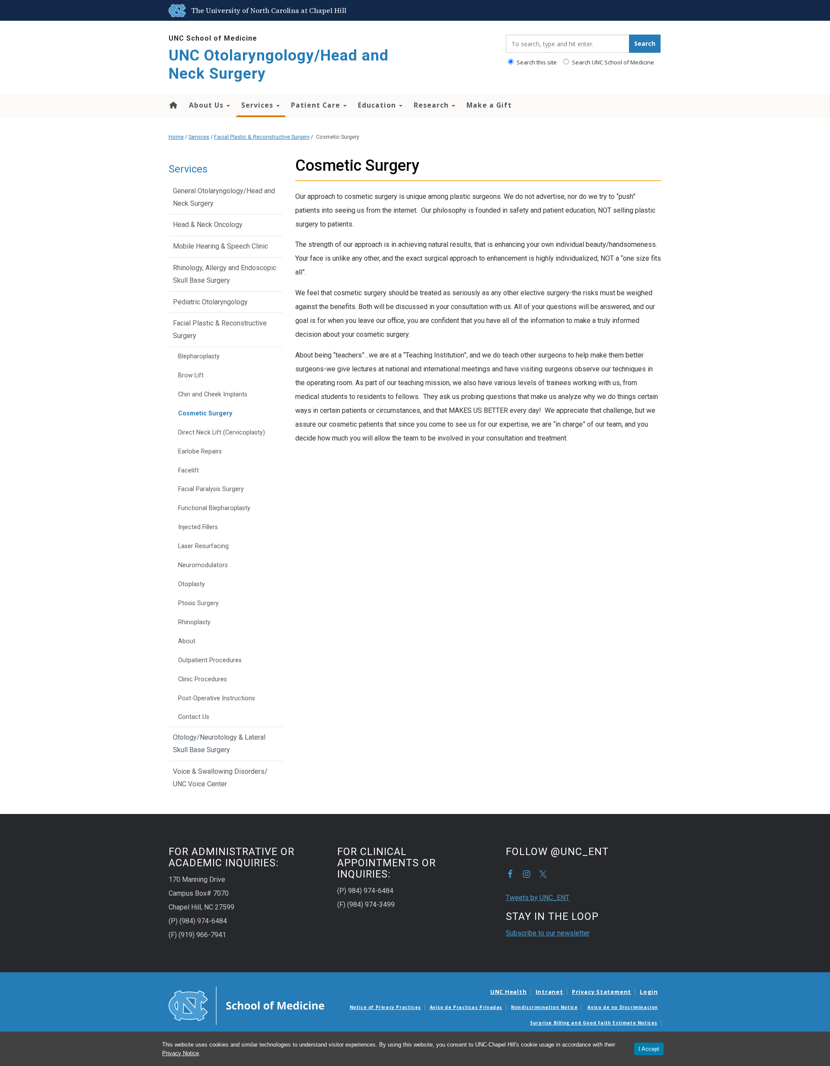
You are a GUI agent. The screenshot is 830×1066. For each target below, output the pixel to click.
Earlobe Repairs (200, 451)
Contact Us (193, 717)
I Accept (648, 1049)
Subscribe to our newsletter (548, 933)
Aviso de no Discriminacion (622, 1007)
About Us (207, 105)
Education (378, 105)
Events (462, 10)
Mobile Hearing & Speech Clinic (220, 246)
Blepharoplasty (199, 356)
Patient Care (316, 105)
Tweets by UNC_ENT (537, 898)
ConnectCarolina (596, 10)
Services (258, 105)
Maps (516, 10)
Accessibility (429, 10)
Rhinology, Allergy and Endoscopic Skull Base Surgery (224, 274)
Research (432, 105)
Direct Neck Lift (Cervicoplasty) (221, 432)
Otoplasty (191, 584)
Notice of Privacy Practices (385, 1007)
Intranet (549, 992)
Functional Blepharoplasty (214, 508)
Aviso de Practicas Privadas (466, 1007)
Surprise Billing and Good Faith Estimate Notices (594, 1023)
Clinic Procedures (202, 679)
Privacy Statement (601, 992)
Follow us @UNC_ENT (543, 874)
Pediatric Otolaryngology (210, 302)
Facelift (188, 470)
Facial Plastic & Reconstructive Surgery (262, 137)
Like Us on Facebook (510, 874)
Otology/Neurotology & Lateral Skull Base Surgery (219, 743)
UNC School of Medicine (213, 38)
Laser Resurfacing (203, 546)
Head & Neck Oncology (208, 224)
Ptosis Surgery (198, 603)
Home (172, 105)
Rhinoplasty (194, 622)
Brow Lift (191, 375)
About (186, 641)
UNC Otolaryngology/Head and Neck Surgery (279, 65)
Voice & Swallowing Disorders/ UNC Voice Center (220, 777)
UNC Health (508, 992)
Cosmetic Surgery (205, 413)
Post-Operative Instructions (216, 698)
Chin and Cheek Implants (212, 394)
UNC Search (641, 10)
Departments (549, 10)
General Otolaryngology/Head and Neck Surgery (224, 197)
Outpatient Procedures (210, 660)
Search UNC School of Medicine (612, 62)
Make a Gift (489, 105)
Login (649, 992)
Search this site (536, 62)
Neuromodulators (203, 565)
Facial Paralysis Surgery (211, 489)
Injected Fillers (198, 527)
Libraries (490, 10)
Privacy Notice (180, 1053)
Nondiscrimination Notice (544, 1007)
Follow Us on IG (526, 874)
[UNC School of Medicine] (246, 1005)
